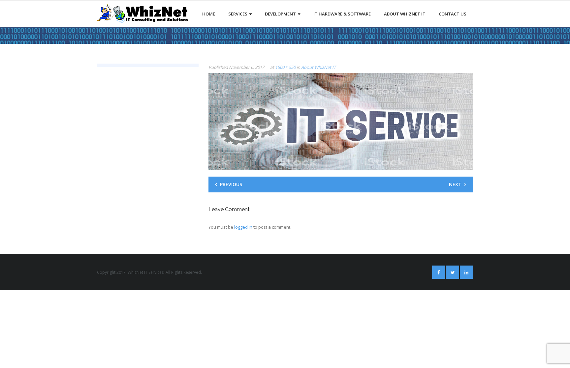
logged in (243, 227)
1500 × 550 (285, 67)
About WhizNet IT (318, 67)
